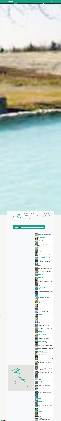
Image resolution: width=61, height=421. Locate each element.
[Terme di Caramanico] (36, 264)
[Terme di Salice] (36, 321)
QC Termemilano (40, 347)
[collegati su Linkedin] (37, 3)
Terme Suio (39, 398)
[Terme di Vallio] (36, 375)
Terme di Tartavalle (41, 284)
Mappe (40, 1)
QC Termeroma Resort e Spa (42, 237)
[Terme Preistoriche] (36, 392)
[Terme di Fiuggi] (36, 415)
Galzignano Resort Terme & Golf (42, 287)
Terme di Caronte (40, 270)
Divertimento (19, 3)
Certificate (34, 1)
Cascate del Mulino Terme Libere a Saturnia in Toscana (44, 251)
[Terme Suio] (36, 399)
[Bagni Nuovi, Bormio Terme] (36, 342)
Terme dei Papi (40, 247)
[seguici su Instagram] (42, 3)
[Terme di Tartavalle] (36, 285)
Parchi (23, 3)
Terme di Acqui (40, 361)
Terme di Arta (40, 314)
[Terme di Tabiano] (36, 395)
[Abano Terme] (36, 291)
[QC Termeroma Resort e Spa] (36, 238)
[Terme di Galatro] (36, 268)
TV (42, 1)
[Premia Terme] (36, 261)
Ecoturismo (30, 1)
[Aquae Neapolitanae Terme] (36, 295)
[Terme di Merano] (36, 345)
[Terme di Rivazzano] (36, 368)
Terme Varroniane (40, 408)
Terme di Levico (40, 274)
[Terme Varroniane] (36, 409)
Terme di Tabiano (40, 395)
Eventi (32, 3)
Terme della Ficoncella (41, 280)
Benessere (15, 3)
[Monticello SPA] (36, 305)
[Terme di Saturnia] (36, 234)
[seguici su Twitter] (40, 3)
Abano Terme (40, 290)
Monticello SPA (40, 304)
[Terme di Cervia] (36, 388)
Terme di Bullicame (41, 418)
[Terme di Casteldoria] (36, 372)
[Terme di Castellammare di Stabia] (36, 311)
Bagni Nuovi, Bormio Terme (42, 341)
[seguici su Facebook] (39, 3)
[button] (21, 379)
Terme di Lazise (40, 411)
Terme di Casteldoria (41, 371)
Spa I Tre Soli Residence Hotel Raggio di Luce (44, 297)
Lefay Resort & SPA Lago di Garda (43, 384)
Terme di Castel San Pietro (42, 324)
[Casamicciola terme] (36, 382)
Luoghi (38, 1)
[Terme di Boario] (36, 352)
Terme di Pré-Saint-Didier (41, 331)
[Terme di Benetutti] (36, 405)
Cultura (26, 3)
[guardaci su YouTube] (41, 3)
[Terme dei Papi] (36, 248)
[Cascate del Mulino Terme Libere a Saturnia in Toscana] (36, 251)
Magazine (48, 1)
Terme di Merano (40, 344)
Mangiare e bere (8, 3)
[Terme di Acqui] (36, 362)
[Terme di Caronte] (36, 271)
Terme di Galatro (40, 267)
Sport (12, 3)
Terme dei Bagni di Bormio (42, 354)
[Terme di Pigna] (36, 244)
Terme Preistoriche (40, 391)
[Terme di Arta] (36, 315)
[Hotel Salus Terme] (36, 241)
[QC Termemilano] (36, 348)
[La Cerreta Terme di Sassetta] (36, 335)
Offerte (35, 3)
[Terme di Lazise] (36, 412)
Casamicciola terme (41, 381)
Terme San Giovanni (41, 337)
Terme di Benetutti (40, 404)
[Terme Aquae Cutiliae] (36, 328)
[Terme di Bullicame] (36, 419)
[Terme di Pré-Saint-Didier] (36, 331)
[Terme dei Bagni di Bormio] (36, 355)
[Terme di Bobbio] (36, 308)
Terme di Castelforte (41, 401)
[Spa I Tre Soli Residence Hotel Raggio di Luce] (36, 298)
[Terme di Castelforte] (36, 402)
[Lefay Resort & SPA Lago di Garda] (36, 385)
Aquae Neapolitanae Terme (42, 294)
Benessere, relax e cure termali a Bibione (44, 257)
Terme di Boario (40, 351)
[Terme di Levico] (36, 274)
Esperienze (29, 3)
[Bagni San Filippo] (36, 278)
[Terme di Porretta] (36, 378)
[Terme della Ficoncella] (36, 281)
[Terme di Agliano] (36, 365)
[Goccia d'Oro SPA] (36, 301)
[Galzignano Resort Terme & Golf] (36, 288)
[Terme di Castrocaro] (36, 358)
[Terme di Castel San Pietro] (36, 325)
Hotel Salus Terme (40, 240)
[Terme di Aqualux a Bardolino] (36, 254)
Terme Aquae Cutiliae (41, 327)
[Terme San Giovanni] (36, 338)
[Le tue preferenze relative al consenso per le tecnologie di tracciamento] (0, 315)
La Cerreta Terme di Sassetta (42, 334)
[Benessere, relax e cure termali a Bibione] (36, 258)
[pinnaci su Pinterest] (43, 3)
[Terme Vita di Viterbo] (36, 318)
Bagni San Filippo (40, 277)
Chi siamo (25, 1)
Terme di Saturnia (40, 233)
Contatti (44, 1)
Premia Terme (40, 260)
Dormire (4, 3)
